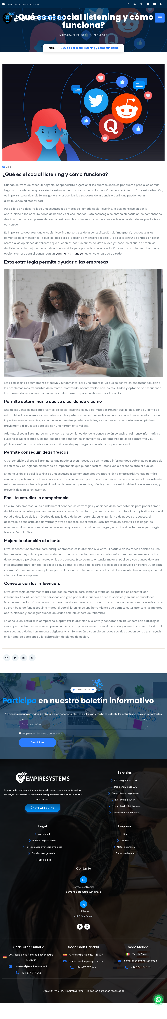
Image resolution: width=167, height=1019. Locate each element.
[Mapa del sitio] (42, 860)
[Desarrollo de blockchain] (124, 813)
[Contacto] (124, 841)
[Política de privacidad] (42, 841)
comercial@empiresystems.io (83, 891)
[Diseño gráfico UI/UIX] (124, 781)
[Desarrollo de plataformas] (124, 806)
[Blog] (124, 834)
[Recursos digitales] (124, 854)
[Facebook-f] (80, 927)
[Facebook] (148, 4)
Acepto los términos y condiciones (42, 733)
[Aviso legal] (42, 834)
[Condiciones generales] (42, 854)
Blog (8, 166)
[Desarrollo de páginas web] (124, 794)
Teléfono (83, 911)
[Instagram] (127, 4)
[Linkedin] (134, 4)
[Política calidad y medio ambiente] (42, 847)
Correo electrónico (83, 886)
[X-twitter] (141, 4)
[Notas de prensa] (124, 847)
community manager (70, 254)
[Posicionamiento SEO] (124, 787)
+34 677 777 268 (83, 916)
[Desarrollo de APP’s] (124, 800)
